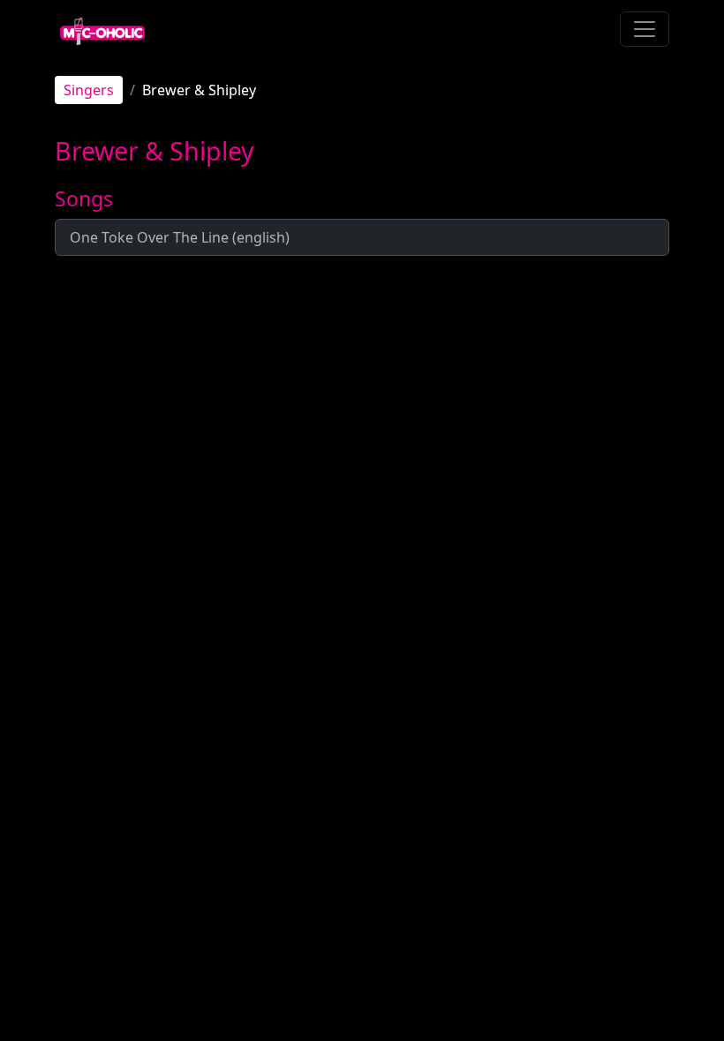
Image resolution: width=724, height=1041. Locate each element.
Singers (89, 90)
